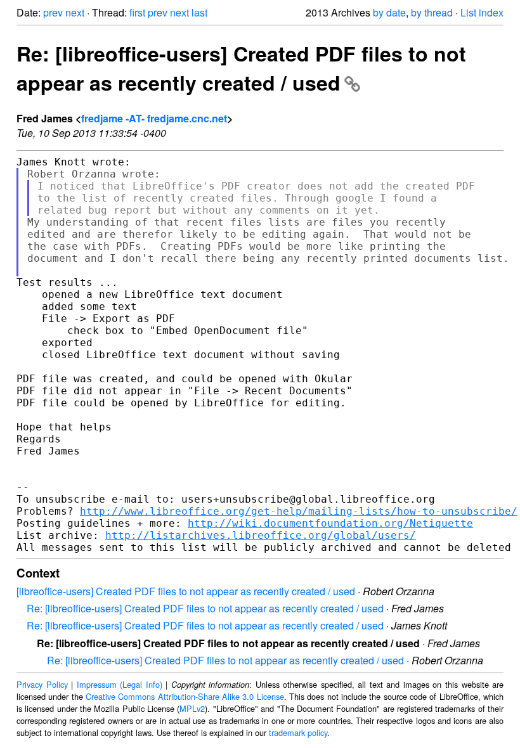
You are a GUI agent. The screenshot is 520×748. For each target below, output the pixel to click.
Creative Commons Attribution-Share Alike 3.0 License (185, 696)
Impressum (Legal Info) (119, 684)
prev (53, 12)
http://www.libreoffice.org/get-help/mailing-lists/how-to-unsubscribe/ (298, 511)
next (74, 12)
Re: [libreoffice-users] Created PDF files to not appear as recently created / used (241, 68)
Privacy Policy (42, 684)
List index (482, 12)
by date (389, 12)
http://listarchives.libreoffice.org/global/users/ (260, 535)
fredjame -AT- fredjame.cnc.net (154, 118)
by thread (432, 12)
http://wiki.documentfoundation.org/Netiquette (330, 523)
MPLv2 (192, 708)
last (199, 12)
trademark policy (298, 732)
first (137, 12)
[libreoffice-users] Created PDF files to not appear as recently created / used (185, 591)
